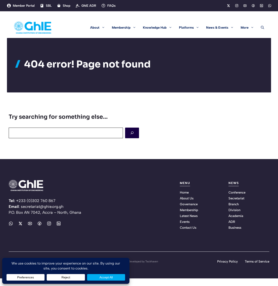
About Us (187, 198)
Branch (233, 204)
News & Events (217, 28)
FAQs (111, 6)
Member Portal (24, 6)
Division (234, 210)
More (244, 28)
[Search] (132, 133)
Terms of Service (257, 261)
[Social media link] (228, 5)
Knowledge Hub (155, 28)
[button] (260, 28)
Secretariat (236, 198)
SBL (49, 6)
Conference (236, 192)
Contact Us (188, 228)
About (94, 28)
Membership (121, 28)
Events (185, 222)
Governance (189, 204)
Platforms (186, 28)
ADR (231, 222)
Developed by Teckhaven (143, 261)
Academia (235, 216)
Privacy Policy (227, 261)
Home (184, 192)
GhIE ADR (88, 6)
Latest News (189, 216)
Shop (66, 6)
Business (234, 228)
